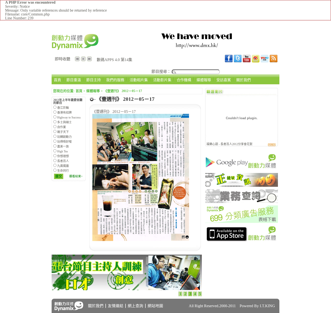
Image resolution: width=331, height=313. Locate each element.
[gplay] (241, 169)
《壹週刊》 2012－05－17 (123, 91)
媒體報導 (204, 80)
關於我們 (243, 80)
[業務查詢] (241, 202)
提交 (58, 176)
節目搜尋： (161, 72)
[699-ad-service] (241, 221)
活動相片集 (139, 80)
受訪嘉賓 (223, 80)
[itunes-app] (241, 241)
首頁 (57, 80)
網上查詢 (135, 306)
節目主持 (93, 80)
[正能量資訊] (241, 185)
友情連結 (115, 306)
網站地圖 (155, 306)
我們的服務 (115, 80)
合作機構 (184, 80)
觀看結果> (76, 176)
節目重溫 (73, 80)
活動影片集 (162, 80)
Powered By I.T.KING (257, 306)
